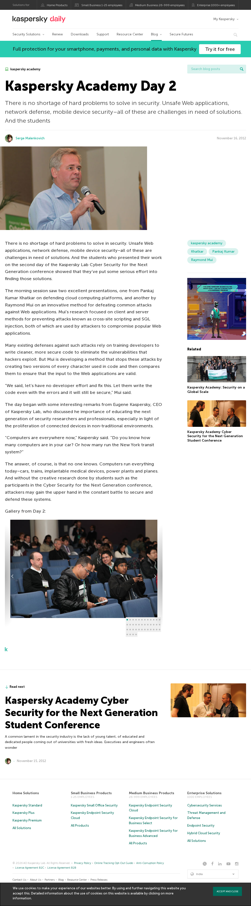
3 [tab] (133, 619)
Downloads (80, 34)
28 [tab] (136, 629)
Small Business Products (91, 793)
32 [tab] (147, 629)
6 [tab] (141, 619)
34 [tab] (153, 629)
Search (241, 69)
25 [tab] (127, 629)
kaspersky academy (25, 69)
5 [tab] (139, 619)
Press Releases (98, 879)
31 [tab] (144, 629)
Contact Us (19, 879)
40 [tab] (136, 634)
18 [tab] (141, 624)
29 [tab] (139, 629)
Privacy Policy (82, 863)
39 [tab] (133, 634)
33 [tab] (150, 629)
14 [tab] (130, 624)
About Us (35, 879)
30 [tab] (141, 629)
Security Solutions (26, 34)
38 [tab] (130, 634)
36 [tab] (159, 629)
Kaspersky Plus (24, 813)
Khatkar (197, 251)
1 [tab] (127, 619)
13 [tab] (127, 624)
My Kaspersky (224, 19)
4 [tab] (136, 619)
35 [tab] (156, 629)
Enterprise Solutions (204, 793)
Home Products (57, 5)
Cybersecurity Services (204, 805)
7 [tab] (144, 619)
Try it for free (220, 49)
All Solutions (22, 828)
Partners (50, 879)
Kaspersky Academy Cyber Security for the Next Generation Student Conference (215, 436)
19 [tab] (144, 624)
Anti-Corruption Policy (150, 863)
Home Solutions (26, 793)
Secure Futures (181, 34)
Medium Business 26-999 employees (160, 5)
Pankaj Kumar (223, 251)
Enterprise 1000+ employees (216, 5)
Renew (57, 34)
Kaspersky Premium (27, 820)
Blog (154, 34)
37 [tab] (127, 634)
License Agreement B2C (29, 867)
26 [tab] (130, 629)
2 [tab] (130, 619)
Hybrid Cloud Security (203, 833)
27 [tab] (133, 629)
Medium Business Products (151, 793)
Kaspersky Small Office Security (94, 805)
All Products (80, 825)
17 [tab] (139, 624)
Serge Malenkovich (30, 138)
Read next (17, 687)
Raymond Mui (202, 260)
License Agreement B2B (61, 867)
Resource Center (130, 34)
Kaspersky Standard (27, 805)
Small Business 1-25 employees (101, 5)
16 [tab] (136, 624)
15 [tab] (133, 624)
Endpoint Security (200, 825)
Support (103, 34)
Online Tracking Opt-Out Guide (113, 863)
